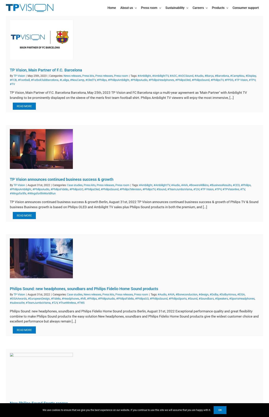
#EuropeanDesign (39, 298)
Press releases (104, 75)
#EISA (241, 294)
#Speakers (221, 298)
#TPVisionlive (231, 189)
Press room (121, 75)
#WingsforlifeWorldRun (41, 193)
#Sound (161, 189)
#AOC (173, 75)
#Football (24, 80)
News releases (72, 75)
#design (204, 294)
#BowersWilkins (199, 185)
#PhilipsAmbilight (118, 80)
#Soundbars (206, 298)
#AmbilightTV (160, 75)
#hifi (83, 298)
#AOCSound (185, 75)
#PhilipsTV (217, 80)
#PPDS (229, 80)
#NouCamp (77, 80)
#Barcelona (222, 75)
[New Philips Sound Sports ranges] (41, 373)
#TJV (196, 189)
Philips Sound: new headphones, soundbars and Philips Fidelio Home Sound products (84, 288)
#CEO (236, 185)
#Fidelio (56, 298)
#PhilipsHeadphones (161, 80)
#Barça (209, 75)
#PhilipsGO (76, 189)
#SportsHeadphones (242, 298)
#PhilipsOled (183, 80)
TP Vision (19, 75)
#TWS (80, 302)
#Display (251, 75)
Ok (220, 410)
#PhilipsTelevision (130, 189)
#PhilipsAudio (139, 80)
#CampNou (237, 75)
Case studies (75, 185)
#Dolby (214, 294)
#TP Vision (241, 80)
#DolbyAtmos (227, 294)
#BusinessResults (221, 185)
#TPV (252, 80)
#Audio (199, 75)
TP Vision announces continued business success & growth (61, 179)
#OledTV (90, 80)
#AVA (184, 185)
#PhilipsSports (178, 298)
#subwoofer (17, 302)
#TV (12, 84)
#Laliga (64, 80)
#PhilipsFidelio (59, 189)
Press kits (88, 75)
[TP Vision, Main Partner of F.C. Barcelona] (41, 40)
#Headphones (70, 298)
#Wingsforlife (18, 193)
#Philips (102, 80)
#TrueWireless (67, 302)
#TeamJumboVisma (179, 189)
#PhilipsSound (201, 80)
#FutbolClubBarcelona (44, 80)
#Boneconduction (187, 294)
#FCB (13, 80)
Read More (24, 106)
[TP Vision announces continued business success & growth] (41, 149)
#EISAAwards (18, 298)
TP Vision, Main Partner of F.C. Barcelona (46, 70)
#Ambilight (144, 75)
